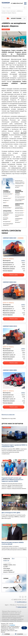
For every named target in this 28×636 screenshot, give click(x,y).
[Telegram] (25, 597)
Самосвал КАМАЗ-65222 (10, 326)
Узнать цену (14, 275)
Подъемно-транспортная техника (19, 192)
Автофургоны (6, 200)
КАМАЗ (23, 260)
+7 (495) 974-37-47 (17, 3)
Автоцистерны (7, 211)
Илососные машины (19, 212)
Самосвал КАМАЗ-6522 (9, 282)
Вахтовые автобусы (7, 207)
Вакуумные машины (19, 210)
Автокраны (17, 194)
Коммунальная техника (19, 204)
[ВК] (20, 597)
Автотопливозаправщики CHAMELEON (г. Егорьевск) (8, 214)
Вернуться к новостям (8, 414)
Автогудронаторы (7, 221)
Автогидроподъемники (20, 197)
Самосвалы (5, 196)
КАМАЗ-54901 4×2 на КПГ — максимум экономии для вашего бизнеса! (9, 568)
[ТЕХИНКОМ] (6, 3)
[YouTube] (23, 597)
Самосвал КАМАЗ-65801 (10, 370)
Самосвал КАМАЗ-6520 (9, 238)
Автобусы (6, 205)
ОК (24, 628)
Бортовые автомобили (8, 193)
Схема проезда (21, 607)
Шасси (5, 202)
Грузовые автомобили (6, 191)
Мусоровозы (18, 222)
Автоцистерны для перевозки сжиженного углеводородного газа (20, 182)
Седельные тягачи (7, 198)
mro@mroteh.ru (21, 602)
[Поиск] (24, 8)
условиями (12, 625)
